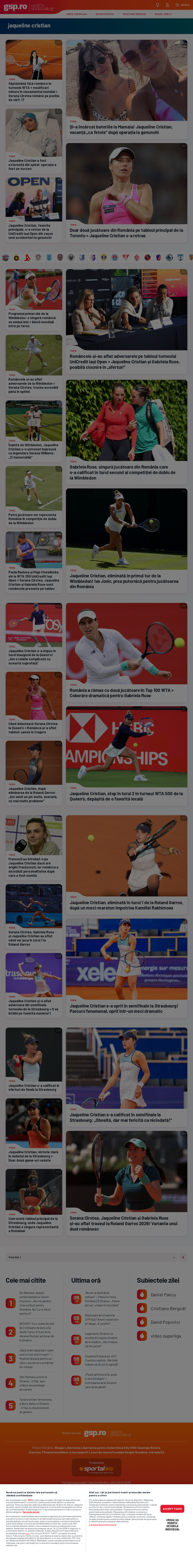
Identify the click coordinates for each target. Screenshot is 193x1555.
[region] (96, 1519)
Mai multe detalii (31, 1512)
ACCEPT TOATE (172, 1508)
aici (28, 1533)
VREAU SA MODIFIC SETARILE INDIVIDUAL (172, 1524)
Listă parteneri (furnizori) (102, 1525)
